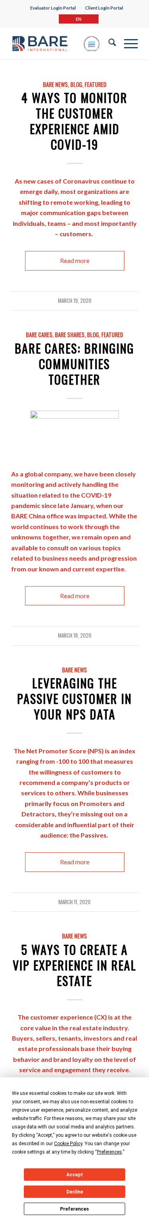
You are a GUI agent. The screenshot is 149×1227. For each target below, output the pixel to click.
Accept (74, 1175)
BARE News (55, 84)
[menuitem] (53, 8)
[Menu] (127, 43)
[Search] (108, 43)
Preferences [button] (109, 1152)
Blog (76, 84)
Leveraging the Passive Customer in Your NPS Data (74, 698)
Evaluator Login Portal (53, 7)
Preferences (74, 1209)
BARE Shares (70, 334)
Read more (74, 260)
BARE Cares (39, 334)
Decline (74, 1192)
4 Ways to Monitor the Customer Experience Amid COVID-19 (74, 121)
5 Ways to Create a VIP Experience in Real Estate (74, 965)
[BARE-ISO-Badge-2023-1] (55, 43)
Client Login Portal (104, 7)
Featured (95, 84)
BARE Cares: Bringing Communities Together (74, 363)
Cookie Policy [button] (68, 1143)
